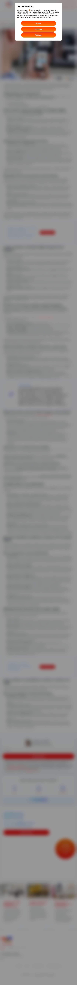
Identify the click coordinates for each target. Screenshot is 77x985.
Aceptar (38, 23)
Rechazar (38, 35)
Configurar (38, 29)
